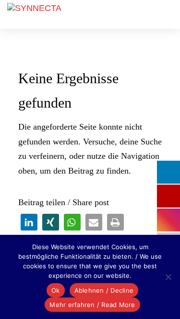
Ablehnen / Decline (104, 290)
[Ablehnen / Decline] (168, 277)
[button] (29, 222)
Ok (55, 290)
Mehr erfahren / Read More (92, 304)
